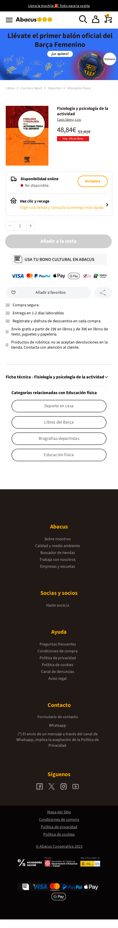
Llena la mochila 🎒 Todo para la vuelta (59, 5)
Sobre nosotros (57, 539)
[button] (96, 20)
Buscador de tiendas (57, 553)
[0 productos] (108, 22)
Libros (10, 88)
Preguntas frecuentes (58, 644)
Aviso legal (57, 678)
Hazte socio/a (57, 605)
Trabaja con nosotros (58, 560)
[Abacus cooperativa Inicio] (35, 22)
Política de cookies (57, 665)
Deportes (55, 88)
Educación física (79, 88)
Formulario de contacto (58, 717)
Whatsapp (57, 725)
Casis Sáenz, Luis (69, 119)
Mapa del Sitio (59, 812)
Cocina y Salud (32, 88)
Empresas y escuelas (57, 566)
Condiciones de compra (58, 651)
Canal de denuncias (57, 672)
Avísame (92, 181)
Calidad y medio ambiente (57, 546)
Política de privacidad (58, 658)
